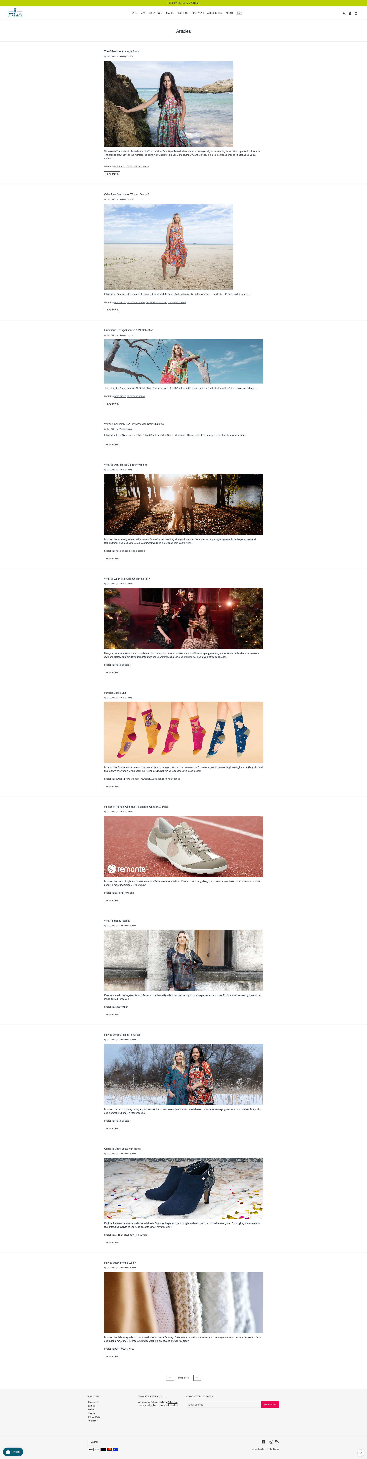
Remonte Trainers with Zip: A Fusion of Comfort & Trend (136, 806)
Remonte (118, 893)
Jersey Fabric (121, 1007)
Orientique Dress (136, 302)
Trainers (129, 893)
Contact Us (93, 1402)
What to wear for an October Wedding (125, 464)
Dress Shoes (128, 551)
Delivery (91, 1409)
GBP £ (94, 1441)
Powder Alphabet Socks (126, 779)
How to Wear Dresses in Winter (122, 1034)
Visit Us (91, 1413)
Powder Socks (172, 779)
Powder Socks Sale (115, 692)
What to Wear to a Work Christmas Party (127, 578)
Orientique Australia (138, 166)
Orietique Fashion (177, 302)
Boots (131, 1235)
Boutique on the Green (268, 1449)
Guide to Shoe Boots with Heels (122, 1148)
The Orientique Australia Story (121, 51)
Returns (91, 1405)
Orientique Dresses (156, 302)
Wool (131, 1349)
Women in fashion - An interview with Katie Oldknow (134, 424)
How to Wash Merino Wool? (120, 1262)
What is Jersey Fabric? (117, 920)
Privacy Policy (94, 1416)
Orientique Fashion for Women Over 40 (126, 194)
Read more (112, 173)
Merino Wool (121, 1349)
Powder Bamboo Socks (152, 779)
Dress (117, 551)
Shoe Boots (141, 1235)
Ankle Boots (120, 1235)
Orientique (120, 166)
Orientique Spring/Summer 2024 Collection (128, 330)
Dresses (140, 551)
